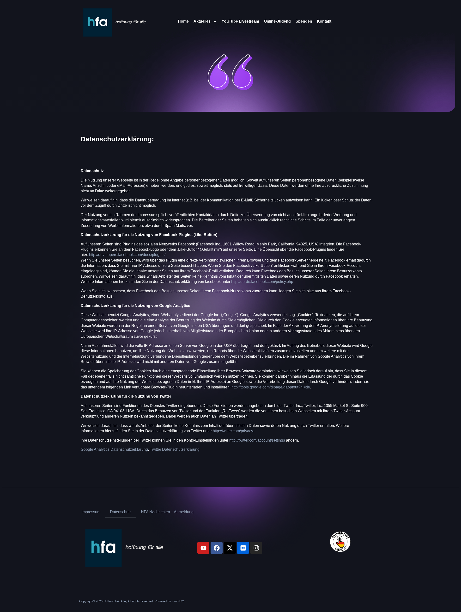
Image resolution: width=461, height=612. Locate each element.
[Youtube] (203, 548)
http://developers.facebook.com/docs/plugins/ (127, 255)
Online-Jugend (277, 21)
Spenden (304, 21)
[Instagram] (256, 548)
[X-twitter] (230, 548)
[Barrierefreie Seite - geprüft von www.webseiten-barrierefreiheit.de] (352, 541)
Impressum (91, 512)
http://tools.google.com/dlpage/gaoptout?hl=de (270, 387)
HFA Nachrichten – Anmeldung (167, 512)
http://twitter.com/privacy (233, 431)
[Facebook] (217, 548)
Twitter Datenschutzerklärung (175, 449)
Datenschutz (120, 512)
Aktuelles (202, 21)
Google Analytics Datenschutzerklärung (114, 449)
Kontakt (324, 21)
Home (183, 21)
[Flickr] (243, 548)
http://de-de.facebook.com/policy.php (262, 282)
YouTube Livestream (240, 21)
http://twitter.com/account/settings (257, 440)
